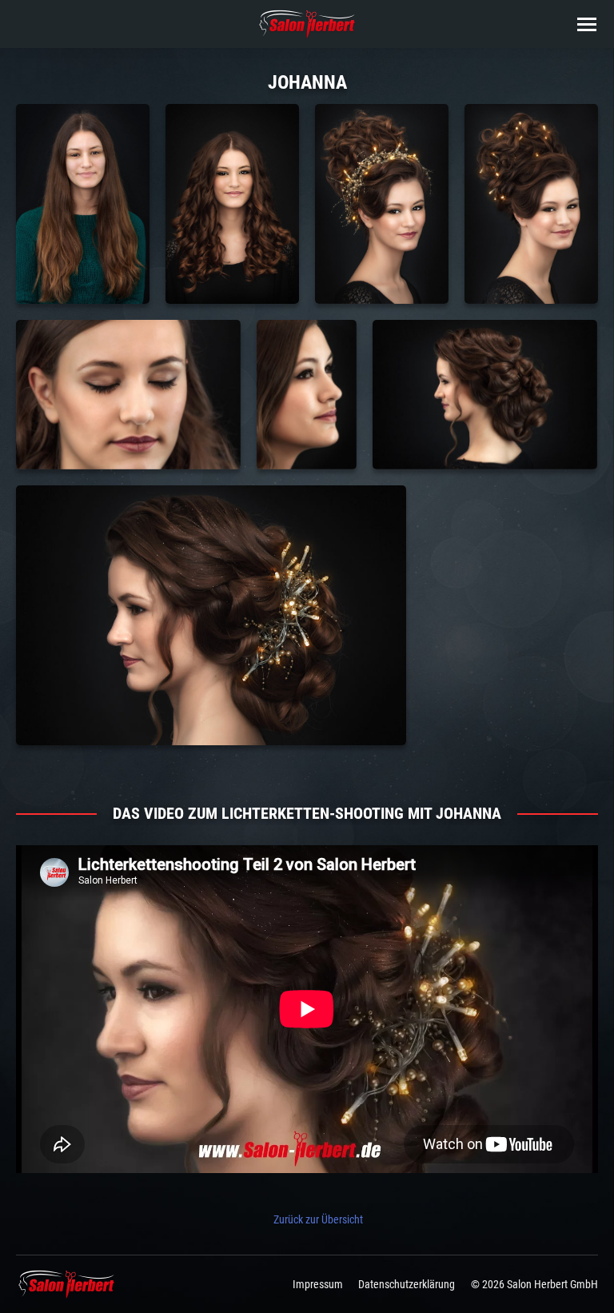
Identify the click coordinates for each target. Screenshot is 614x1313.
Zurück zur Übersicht (318, 1219)
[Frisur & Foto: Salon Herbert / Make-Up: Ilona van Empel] (83, 204)
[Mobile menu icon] (587, 24)
